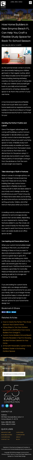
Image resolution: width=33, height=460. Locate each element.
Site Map (21, 454)
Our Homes (19, 432)
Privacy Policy (6, 454)
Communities (20, 434)
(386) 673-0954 (10, 424)
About (18, 437)
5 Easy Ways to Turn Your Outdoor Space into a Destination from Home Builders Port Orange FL (16, 329)
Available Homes (6, 434)
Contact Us (5, 439)
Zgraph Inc (11, 456)
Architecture (6, 432)
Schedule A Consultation (14, 374)
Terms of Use (14, 454)
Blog (18, 439)
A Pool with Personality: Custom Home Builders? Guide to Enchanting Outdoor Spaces (17, 348)
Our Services (5, 437)
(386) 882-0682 (16, 2)
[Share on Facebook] (4, 313)
